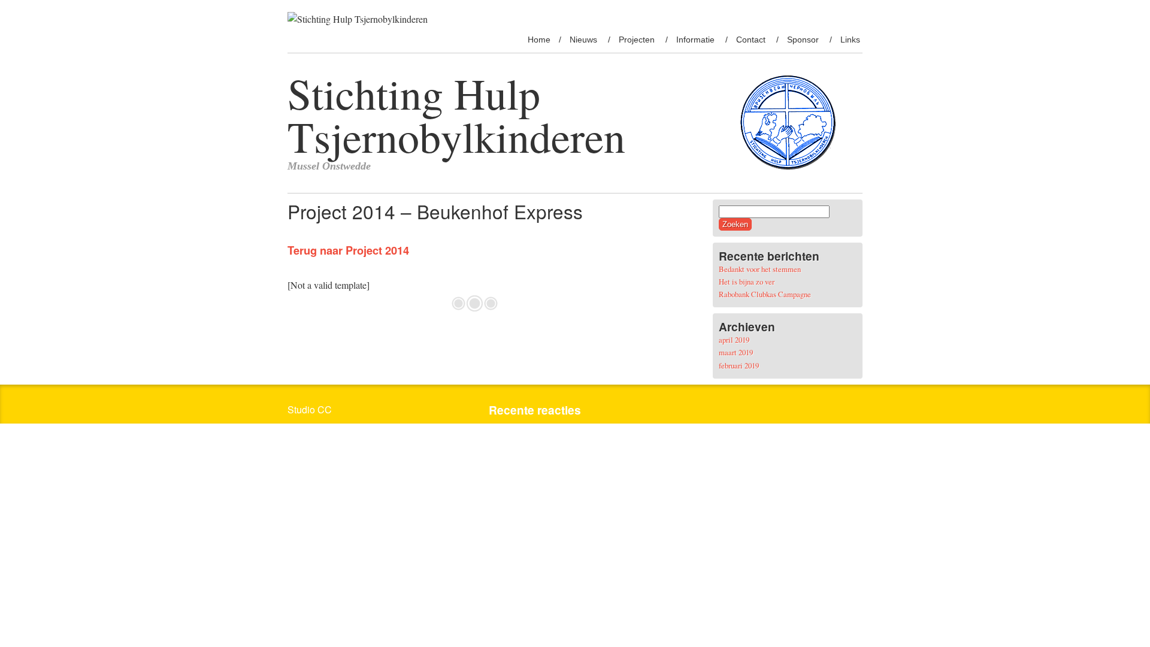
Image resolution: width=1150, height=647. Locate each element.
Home (539, 39)
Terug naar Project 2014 (348, 250)
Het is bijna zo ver (746, 281)
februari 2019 (739, 365)
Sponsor (803, 39)
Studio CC (310, 409)
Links (850, 39)
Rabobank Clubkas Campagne (765, 294)
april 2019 (734, 339)
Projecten (637, 39)
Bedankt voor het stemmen (760, 269)
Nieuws (583, 39)
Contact (750, 39)
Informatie (695, 39)
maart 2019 (736, 352)
